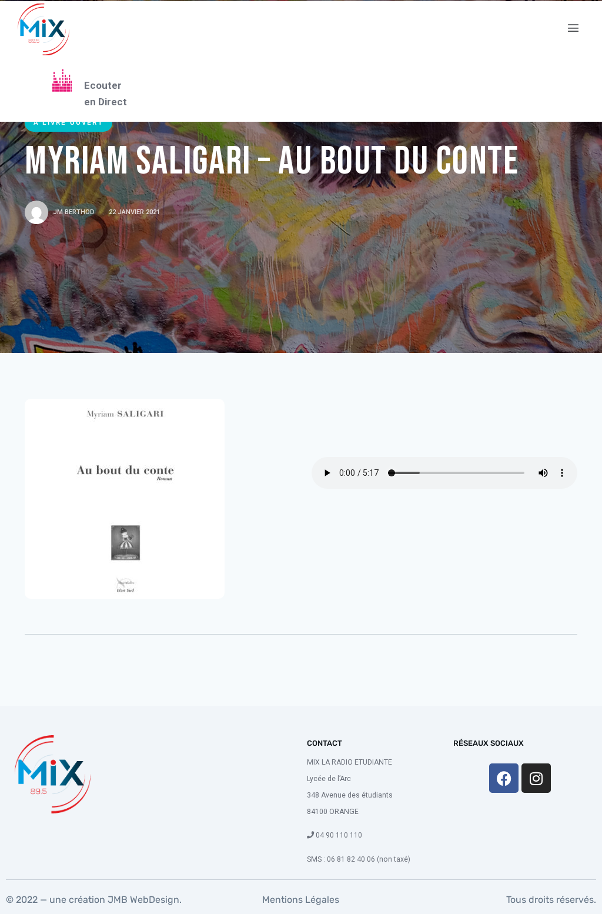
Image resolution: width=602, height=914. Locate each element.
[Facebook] (504, 778)
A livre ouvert (68, 122)
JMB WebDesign (142, 899)
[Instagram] (536, 778)
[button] (573, 28)
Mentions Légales (300, 899)
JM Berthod (74, 212)
